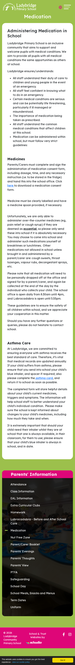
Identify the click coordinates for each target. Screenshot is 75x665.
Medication (18, 530)
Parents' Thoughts (22, 558)
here (10, 185)
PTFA (13, 572)
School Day (18, 586)
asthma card (44, 378)
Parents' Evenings (22, 551)
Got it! (62, 660)
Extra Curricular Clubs (25, 505)
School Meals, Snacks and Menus (32, 593)
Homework (17, 512)
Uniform (15, 607)
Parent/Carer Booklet (25, 544)
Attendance (18, 484)
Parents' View (19, 565)
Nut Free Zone (20, 537)
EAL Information (21, 498)
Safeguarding (20, 579)
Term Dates (18, 600)
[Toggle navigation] (67, 7)
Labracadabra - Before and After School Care (38, 521)
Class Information (22, 491)
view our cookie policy (21, 662)
